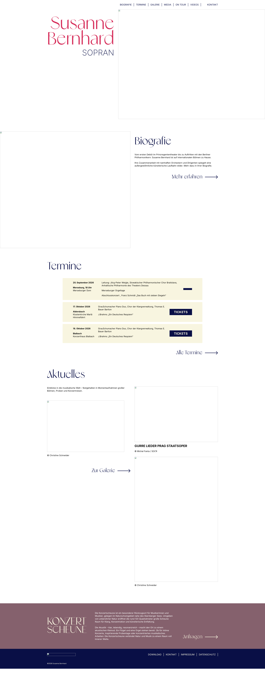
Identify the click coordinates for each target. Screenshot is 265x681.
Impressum (188, 654)
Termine (141, 4)
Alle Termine (189, 353)
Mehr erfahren (187, 177)
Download (154, 654)
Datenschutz (207, 654)
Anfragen (192, 637)
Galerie (155, 4)
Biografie (126, 4)
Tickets (181, 312)
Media (167, 4)
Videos (194, 4)
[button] (4, 676)
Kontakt (212, 4)
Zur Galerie (103, 471)
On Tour (181, 4)
